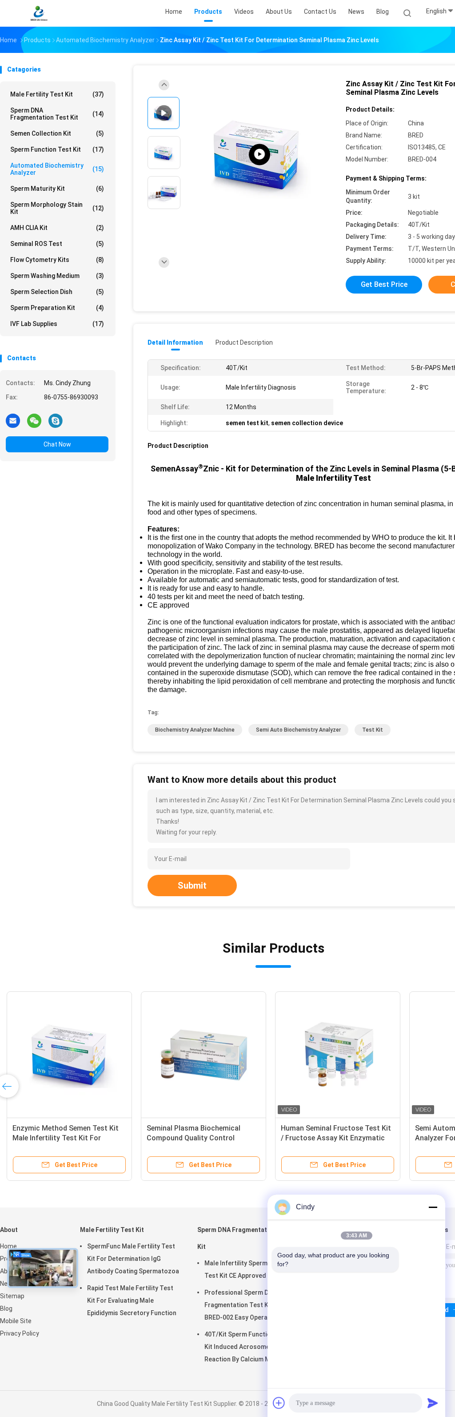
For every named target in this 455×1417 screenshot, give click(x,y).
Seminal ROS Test (57, 243)
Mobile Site (16, 1320)
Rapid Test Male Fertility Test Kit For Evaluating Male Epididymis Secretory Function (131, 1300)
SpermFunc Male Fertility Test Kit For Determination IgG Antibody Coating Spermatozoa (133, 1259)
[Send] (433, 1403)
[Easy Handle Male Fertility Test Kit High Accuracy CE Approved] (259, 154)
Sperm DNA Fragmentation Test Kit (57, 114)
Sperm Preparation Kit (57, 307)
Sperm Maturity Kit (57, 188)
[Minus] (432, 1207)
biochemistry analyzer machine (195, 730)
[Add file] (279, 1403)
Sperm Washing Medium (57, 275)
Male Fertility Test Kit (57, 94)
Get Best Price (384, 284)
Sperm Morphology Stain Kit (57, 208)
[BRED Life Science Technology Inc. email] (13, 420)
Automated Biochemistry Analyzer (57, 169)
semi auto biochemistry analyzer (298, 730)
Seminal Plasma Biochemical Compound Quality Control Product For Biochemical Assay (198, 1138)
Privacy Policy (19, 1333)
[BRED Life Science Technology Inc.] (39, 13)
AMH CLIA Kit (57, 227)
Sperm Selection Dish (57, 291)
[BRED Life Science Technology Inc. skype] (55, 420)
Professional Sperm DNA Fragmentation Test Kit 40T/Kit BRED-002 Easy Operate (250, 1305)
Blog (6, 1308)
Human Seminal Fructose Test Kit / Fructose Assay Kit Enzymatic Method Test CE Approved (336, 1138)
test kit (372, 730)
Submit (192, 885)
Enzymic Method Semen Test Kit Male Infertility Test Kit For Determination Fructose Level (65, 1138)
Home (8, 1246)
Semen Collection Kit (57, 133)
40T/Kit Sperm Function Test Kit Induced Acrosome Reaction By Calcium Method (246, 1347)
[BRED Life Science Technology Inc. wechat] (34, 420)
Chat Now (57, 444)
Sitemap (12, 1296)
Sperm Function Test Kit (57, 149)
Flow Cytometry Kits (57, 259)
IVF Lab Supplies (57, 323)
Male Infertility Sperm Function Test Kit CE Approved (249, 1269)
